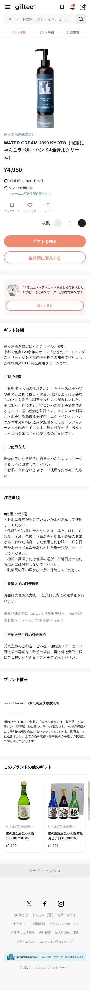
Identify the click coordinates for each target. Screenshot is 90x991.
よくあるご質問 (42, 915)
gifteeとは (21, 915)
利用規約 (39, 924)
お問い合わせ (67, 915)
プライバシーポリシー (64, 924)
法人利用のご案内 (67, 932)
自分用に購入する (45, 258)
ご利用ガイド (20, 924)
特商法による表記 (23, 932)
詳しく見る (45, 306)
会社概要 (45, 932)
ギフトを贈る (45, 241)
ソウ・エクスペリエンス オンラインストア (45, 941)
